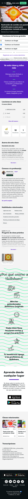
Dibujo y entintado (19, 213)
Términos (15, 486)
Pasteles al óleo (18, 210)
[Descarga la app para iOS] (8, 474)
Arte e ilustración (7, 213)
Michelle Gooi (12, 171)
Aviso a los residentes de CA (14, 493)
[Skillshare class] (9, 424)
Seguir (16, 171)
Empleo (11, 485)
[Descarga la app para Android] (20, 474)
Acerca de (5, 485)
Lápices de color (7, 210)
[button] (3, 3)
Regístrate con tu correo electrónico (14, 55)
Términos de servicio (18, 58)
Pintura (5, 223)
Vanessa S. (4, 262)
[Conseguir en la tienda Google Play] (14, 403)
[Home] (9, 3)
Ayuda (16, 485)
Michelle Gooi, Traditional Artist (10, 32)
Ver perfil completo (7, 200)
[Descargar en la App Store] (14, 397)
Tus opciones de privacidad (12, 491)
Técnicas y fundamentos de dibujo (11, 220)
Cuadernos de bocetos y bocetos (11, 216)
